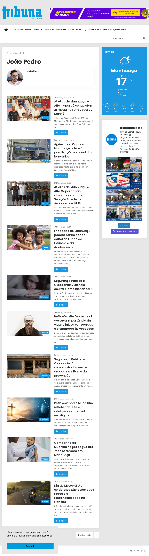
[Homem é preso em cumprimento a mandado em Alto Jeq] (124, 181)
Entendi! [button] (30, 546)
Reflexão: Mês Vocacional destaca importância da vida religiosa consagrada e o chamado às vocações (74, 322)
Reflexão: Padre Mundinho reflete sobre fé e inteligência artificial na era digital (73, 409)
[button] (7, 539)
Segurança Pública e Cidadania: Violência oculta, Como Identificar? (73, 285)
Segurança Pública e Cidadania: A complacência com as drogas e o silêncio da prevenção (70, 367)
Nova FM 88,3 (94, 29)
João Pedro (33, 71)
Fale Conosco (75, 29)
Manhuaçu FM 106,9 (115, 29)
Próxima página (85, 535)
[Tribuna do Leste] (22, 12)
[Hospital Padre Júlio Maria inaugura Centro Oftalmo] (112, 197)
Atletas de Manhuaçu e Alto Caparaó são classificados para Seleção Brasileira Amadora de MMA (71, 195)
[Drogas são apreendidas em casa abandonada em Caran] (124, 213)
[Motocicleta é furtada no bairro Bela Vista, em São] (136, 164)
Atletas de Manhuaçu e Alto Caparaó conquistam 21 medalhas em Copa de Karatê (73, 107)
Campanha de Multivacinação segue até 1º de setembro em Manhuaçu (73, 449)
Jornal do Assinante (55, 29)
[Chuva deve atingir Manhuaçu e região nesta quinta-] (136, 181)
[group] (99, 13)
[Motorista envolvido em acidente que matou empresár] (136, 213)
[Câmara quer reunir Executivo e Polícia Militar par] (136, 197)
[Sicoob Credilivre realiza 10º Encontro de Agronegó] (112, 164)
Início (11, 53)
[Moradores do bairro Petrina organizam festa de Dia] (124, 197)
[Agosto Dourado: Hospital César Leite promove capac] (112, 213)
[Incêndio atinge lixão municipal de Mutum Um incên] (112, 181)
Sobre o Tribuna (33, 29)
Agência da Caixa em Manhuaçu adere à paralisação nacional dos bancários (73, 150)
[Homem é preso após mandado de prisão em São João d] (124, 164)
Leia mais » (61, 132)
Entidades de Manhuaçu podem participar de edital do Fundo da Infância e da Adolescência (72, 239)
